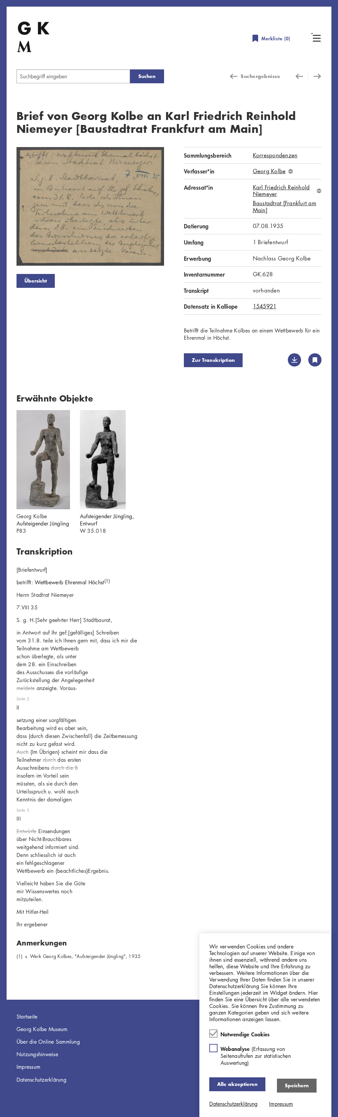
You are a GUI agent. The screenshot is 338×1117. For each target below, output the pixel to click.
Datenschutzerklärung (41, 1079)
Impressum (28, 1066)
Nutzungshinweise (37, 1054)
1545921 (265, 306)
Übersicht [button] (35, 280)
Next (174, 208)
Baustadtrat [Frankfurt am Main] (284, 206)
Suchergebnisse (260, 76)
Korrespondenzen (275, 155)
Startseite (27, 1016)
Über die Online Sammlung (48, 1041)
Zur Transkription (213, 360)
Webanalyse (255, 1055)
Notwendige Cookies (245, 1034)
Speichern (297, 1085)
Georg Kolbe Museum (42, 1029)
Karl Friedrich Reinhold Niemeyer (281, 191)
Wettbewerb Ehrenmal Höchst (72, 582)
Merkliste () (275, 38)
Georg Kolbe (269, 171)
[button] (316, 38)
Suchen (146, 76)
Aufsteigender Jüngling (43, 523)
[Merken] (314, 359)
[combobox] (73, 76)
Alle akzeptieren (237, 1084)
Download (294, 359)
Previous (7, 208)
